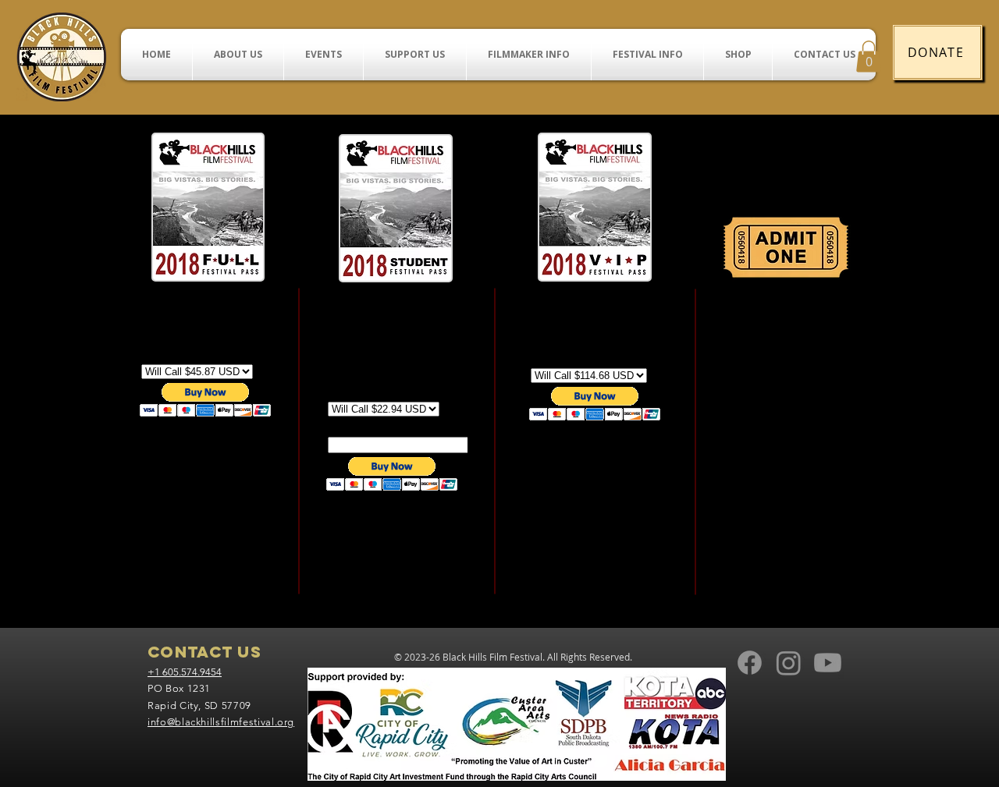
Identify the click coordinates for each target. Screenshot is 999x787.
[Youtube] (828, 663)
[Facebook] (750, 663)
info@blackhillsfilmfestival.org (221, 722)
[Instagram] (789, 663)
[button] (868, 57)
